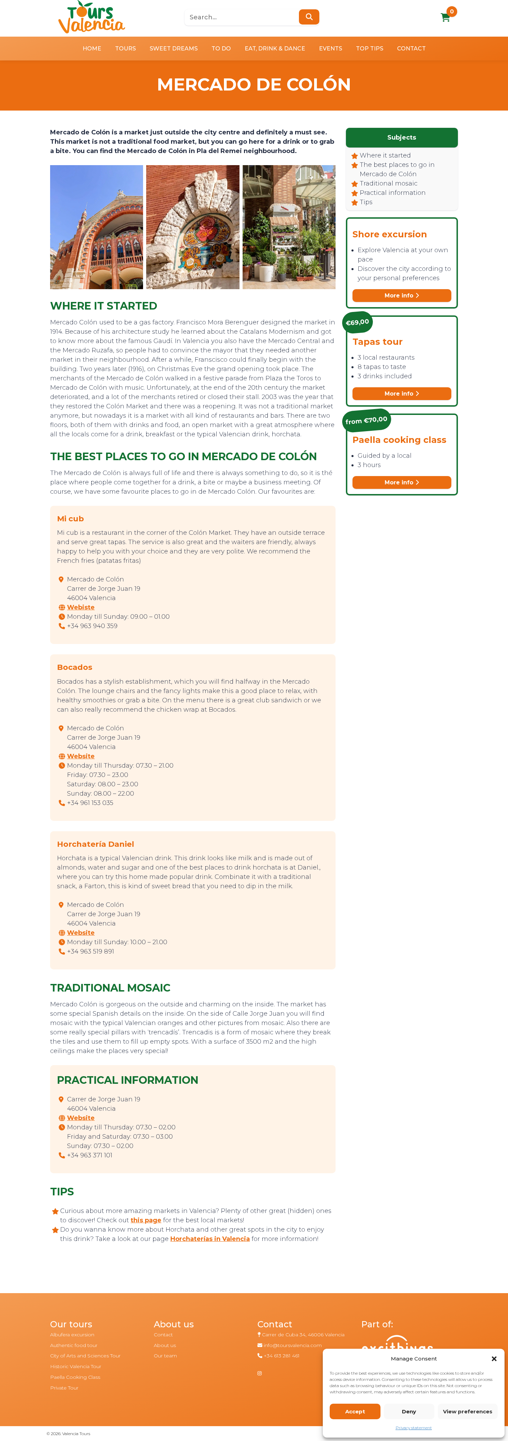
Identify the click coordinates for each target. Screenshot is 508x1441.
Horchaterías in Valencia (210, 1239)
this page (146, 1220)
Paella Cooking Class (75, 1377)
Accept (355, 1411)
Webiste (81, 607)
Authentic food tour (73, 1345)
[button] (494, 1358)
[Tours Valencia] (91, 16)
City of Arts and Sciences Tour (85, 1356)
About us (165, 1345)
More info (400, 295)
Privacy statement (414, 1427)
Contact (411, 48)
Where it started (385, 155)
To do (221, 48)
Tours (125, 48)
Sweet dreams (174, 48)
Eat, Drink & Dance (275, 48)
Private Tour (64, 1388)
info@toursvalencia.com (293, 1345)
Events (330, 48)
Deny (409, 1411)
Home (92, 48)
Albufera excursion (72, 1334)
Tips (366, 202)
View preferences (467, 1411)
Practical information (393, 193)
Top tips (369, 48)
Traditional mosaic (388, 183)
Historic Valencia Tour (75, 1366)
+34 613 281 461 (282, 1356)
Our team (165, 1356)
